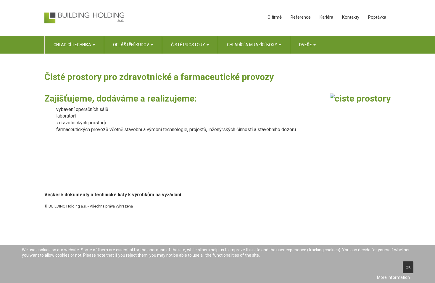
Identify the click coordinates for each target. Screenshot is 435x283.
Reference (301, 17)
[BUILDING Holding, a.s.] (84, 18)
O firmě (275, 17)
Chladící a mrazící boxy (252, 44)
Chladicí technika (73, 44)
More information (393, 277)
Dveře (306, 44)
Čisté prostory (188, 44)
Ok (408, 267)
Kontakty (350, 17)
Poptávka (377, 17)
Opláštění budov (131, 44)
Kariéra (326, 17)
